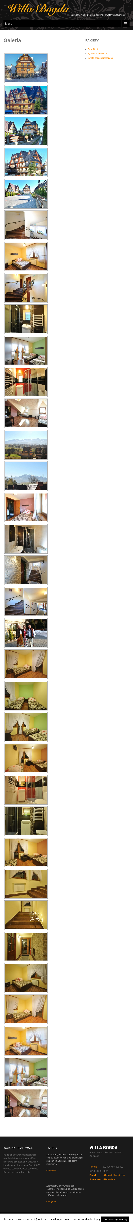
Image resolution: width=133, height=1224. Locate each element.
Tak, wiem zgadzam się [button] (115, 1219)
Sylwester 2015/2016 (98, 53)
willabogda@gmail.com (114, 1175)
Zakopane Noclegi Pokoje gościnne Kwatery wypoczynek (97, 15)
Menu (8, 23)
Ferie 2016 (93, 49)
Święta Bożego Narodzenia (100, 58)
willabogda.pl (109, 1179)
